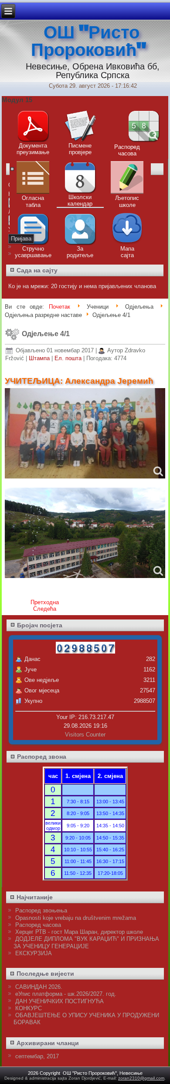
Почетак (59, 306)
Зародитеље (80, 251)
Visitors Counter (85, 734)
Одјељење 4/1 (46, 333)
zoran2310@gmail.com (141, 1078)
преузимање (33, 152)
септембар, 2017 (37, 1056)
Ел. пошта (68, 358)
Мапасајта (127, 251)
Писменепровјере (80, 148)
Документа (33, 145)
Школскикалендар (80, 200)
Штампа (40, 358)
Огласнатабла (33, 201)
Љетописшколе (127, 201)
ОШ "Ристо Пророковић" (88, 41)
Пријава (21, 238)
